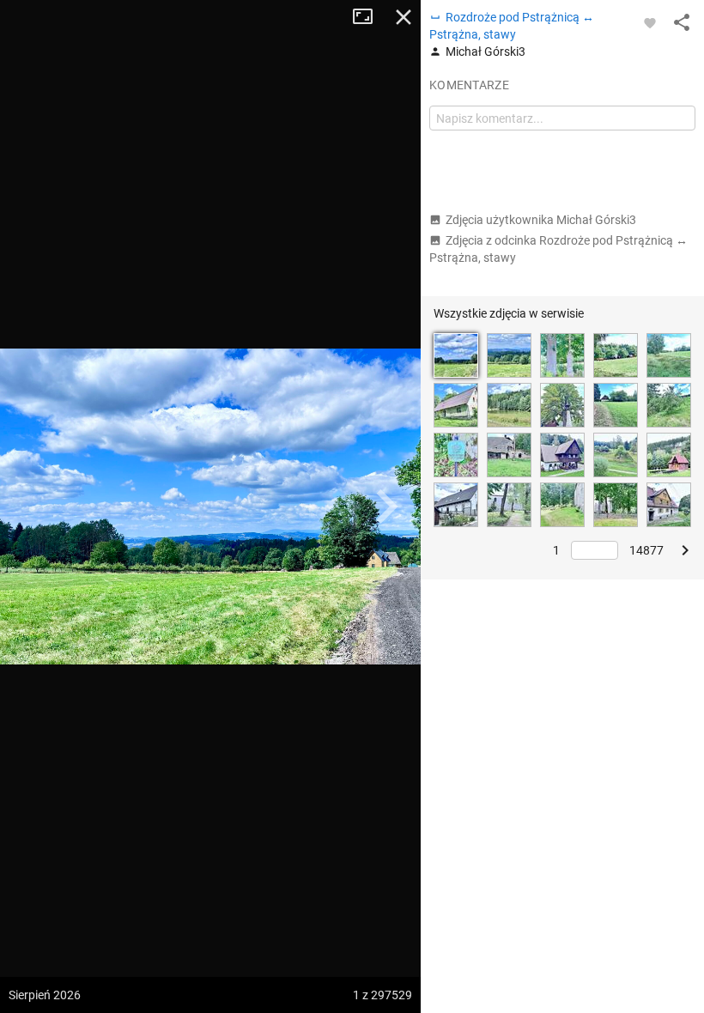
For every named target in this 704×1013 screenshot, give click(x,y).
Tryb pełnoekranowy (369, 17)
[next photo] (386, 506)
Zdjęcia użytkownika (541, 220)
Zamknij (403, 17)
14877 (646, 550)
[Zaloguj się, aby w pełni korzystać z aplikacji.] (650, 22)
